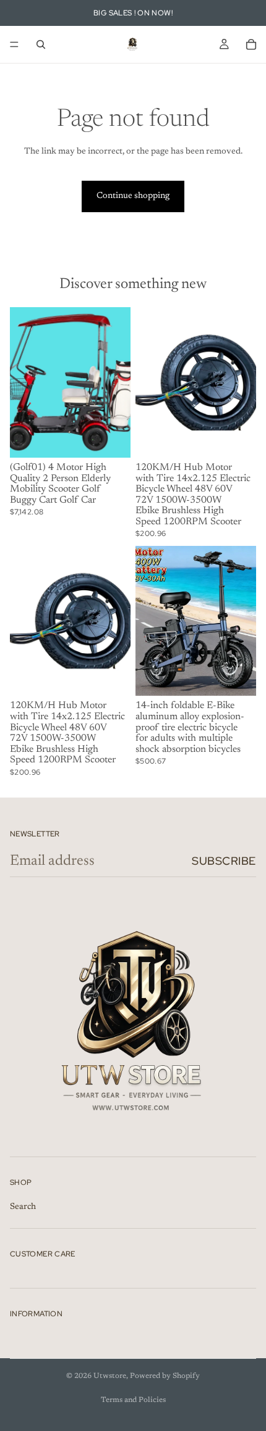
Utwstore (109, 1376)
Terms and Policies (133, 1400)
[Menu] (14, 44)
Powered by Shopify (165, 1376)
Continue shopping (133, 196)
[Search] (40, 44)
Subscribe (224, 861)
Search (23, 1206)
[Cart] (251, 44)
